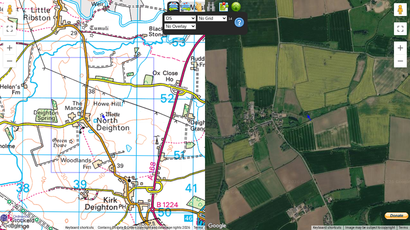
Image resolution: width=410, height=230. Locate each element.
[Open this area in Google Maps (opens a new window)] (12, 226)
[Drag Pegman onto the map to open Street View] (9, 9)
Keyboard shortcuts (79, 227)
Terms (198, 227)
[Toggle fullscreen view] (9, 28)
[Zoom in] (9, 48)
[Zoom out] (9, 61)
